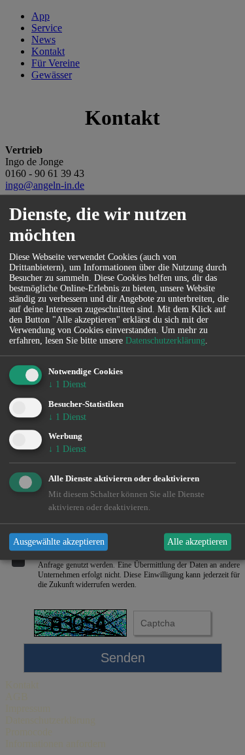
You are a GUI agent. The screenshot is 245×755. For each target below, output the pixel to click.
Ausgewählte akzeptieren (59, 542)
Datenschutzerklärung (165, 340)
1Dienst (67, 384)
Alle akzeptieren (197, 542)
